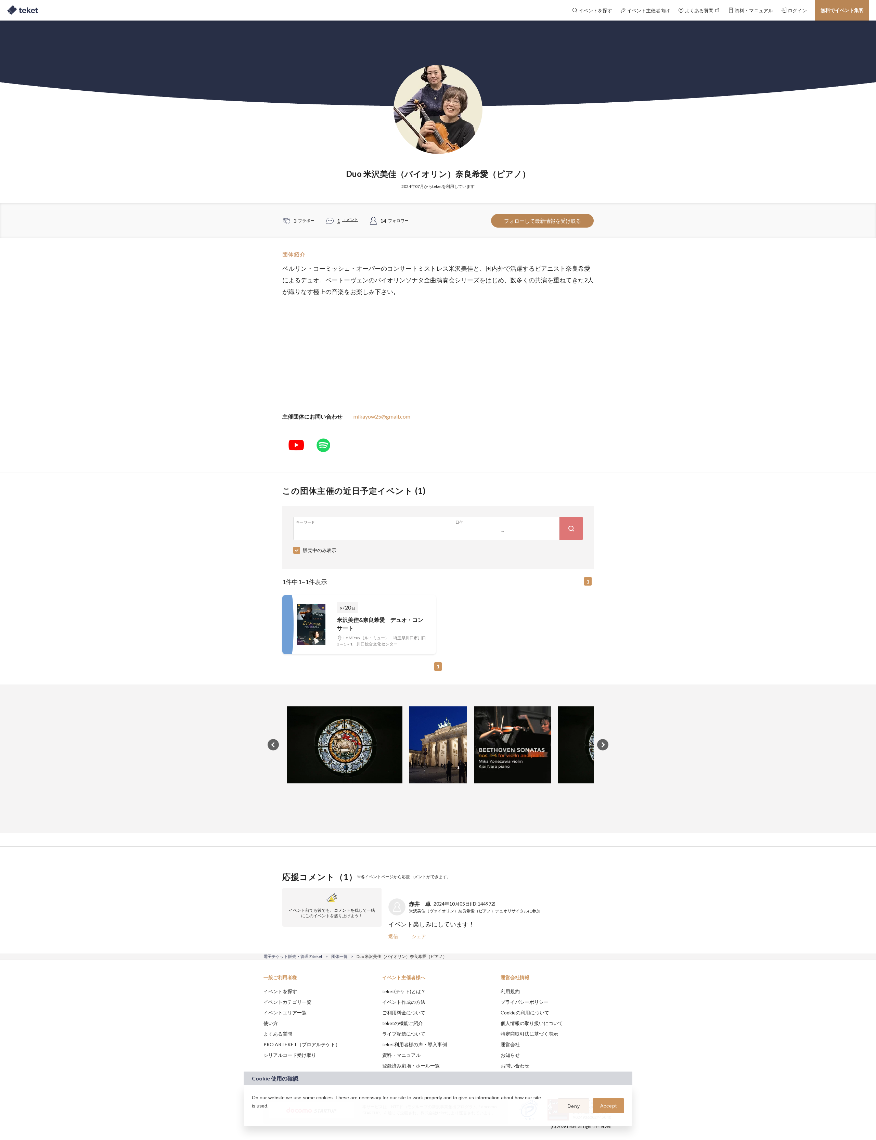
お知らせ (510, 1055)
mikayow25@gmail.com (381, 416)
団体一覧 (339, 956)
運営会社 (510, 1044)
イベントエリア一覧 (285, 1012)
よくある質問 (277, 1034)
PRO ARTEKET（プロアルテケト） (301, 1044)
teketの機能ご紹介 (402, 1023)
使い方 (270, 1023)
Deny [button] (573, 1106)
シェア (419, 936)
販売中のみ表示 (319, 550)
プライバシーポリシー (525, 1002)
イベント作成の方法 (403, 1002)
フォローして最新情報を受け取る (542, 221)
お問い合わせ (515, 1065)
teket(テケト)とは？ (404, 991)
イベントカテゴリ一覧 (287, 1002)
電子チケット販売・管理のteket (292, 956)
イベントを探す (280, 991)
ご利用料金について (403, 1012)
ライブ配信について (403, 1034)
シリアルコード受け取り (289, 1055)
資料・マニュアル (401, 1055)
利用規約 (510, 991)
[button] (253, 1115)
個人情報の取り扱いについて (532, 1023)
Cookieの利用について (525, 1012)
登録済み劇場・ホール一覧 (411, 1065)
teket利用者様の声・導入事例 (414, 1044)
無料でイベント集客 (842, 10)
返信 (393, 936)
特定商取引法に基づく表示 (529, 1034)
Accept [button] (608, 1106)
